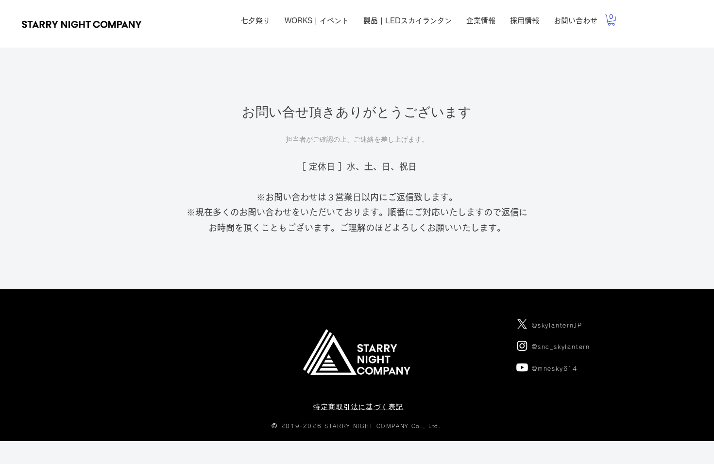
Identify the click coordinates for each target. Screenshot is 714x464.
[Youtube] (522, 367)
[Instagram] (522, 345)
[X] (522, 324)
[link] (611, 20)
